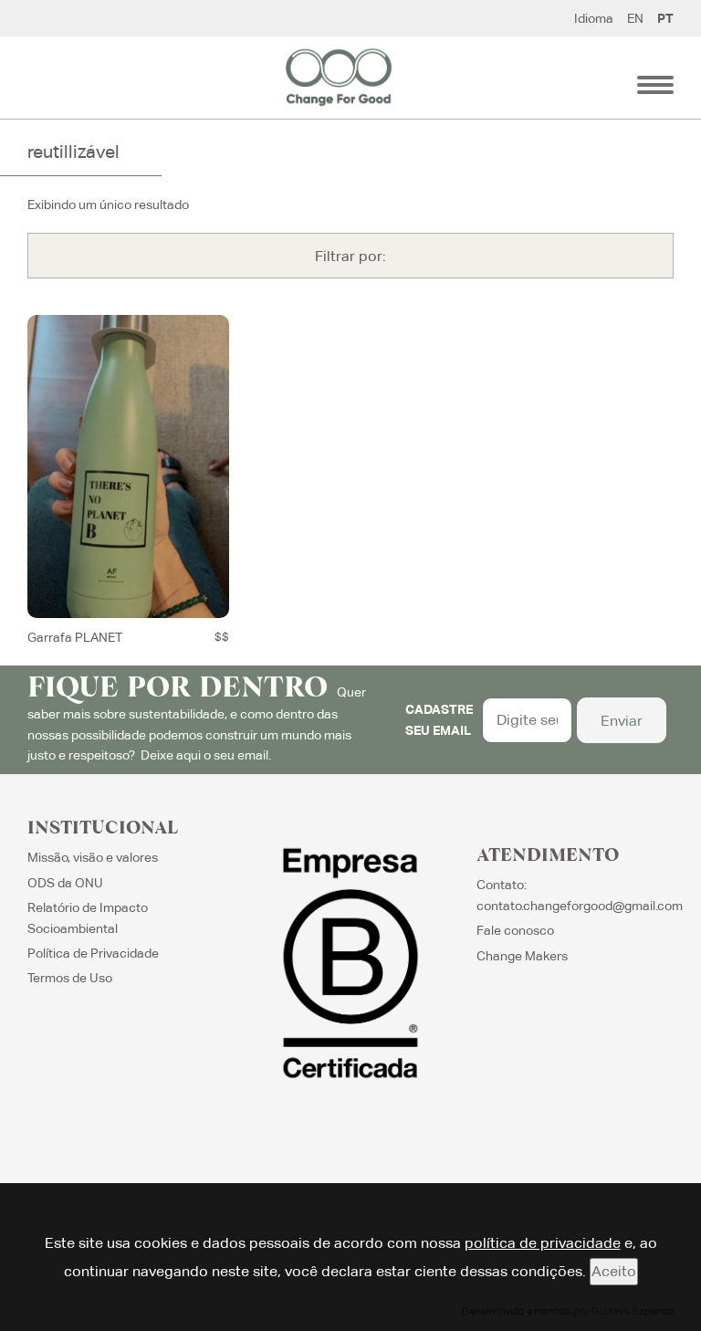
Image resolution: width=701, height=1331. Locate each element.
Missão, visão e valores (92, 857)
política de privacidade (543, 1243)
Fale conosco (515, 930)
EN (635, 18)
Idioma (593, 18)
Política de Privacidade (93, 953)
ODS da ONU (65, 882)
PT (665, 18)
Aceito (613, 1271)
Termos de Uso (69, 977)
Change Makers (522, 955)
